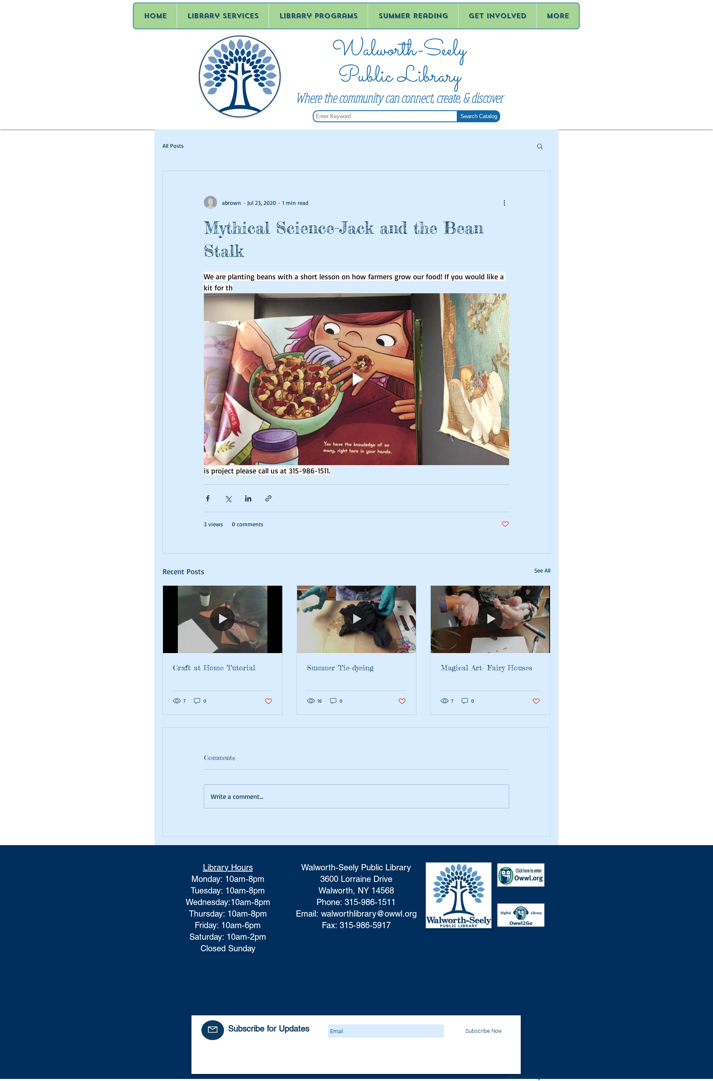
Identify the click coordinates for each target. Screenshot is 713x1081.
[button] (540, 146)
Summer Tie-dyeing (340, 667)
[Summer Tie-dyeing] (356, 619)
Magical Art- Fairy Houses (486, 667)
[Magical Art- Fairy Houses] (490, 619)
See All (542, 570)
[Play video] (356, 379)
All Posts (173, 145)
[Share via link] (268, 498)
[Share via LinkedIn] (248, 498)
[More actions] (504, 202)
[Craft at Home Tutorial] (222, 619)
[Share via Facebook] (208, 498)
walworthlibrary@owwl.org (369, 914)
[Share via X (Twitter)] (228, 498)
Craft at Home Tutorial (214, 667)
